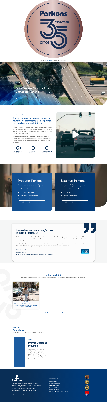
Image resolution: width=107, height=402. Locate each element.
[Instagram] (16, 394)
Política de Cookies (54, 389)
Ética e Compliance (54, 383)
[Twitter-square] (24, 394)
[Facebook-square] (21, 394)
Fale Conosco (53, 381)
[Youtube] (19, 394)
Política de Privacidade (55, 387)
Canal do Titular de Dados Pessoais (58, 392)
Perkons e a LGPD (54, 385)
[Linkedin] (13, 394)
